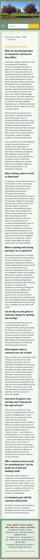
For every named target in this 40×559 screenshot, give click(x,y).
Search (34, 26)
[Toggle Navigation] (3, 26)
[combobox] (18, 26)
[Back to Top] (36, 555)
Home (9, 525)
